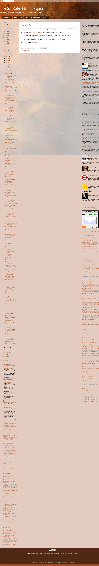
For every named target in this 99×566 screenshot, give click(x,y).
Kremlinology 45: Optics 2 (88, 282)
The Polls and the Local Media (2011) (90, 250)
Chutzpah (7, 137)
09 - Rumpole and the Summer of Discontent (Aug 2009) (10, 520)
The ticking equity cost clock (88, 121)
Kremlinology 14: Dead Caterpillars (89, 351)
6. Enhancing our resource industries (90, 405)
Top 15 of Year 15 (92, 184)
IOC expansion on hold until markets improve (10, 235)
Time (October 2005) (86, 266)
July (7, 62)
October (7, 56)
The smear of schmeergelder (9, 273)
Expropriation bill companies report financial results (9, 243)
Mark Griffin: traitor (9, 135)
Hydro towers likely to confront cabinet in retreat (10, 157)
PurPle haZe (8, 315)
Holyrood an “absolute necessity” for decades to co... (11, 144)
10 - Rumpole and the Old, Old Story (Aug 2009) (9, 517)
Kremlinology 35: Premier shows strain (90, 302)
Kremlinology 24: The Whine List (89, 326)
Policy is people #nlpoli (87, 47)
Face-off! (7, 310)
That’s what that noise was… (10, 172)
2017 (5, 33)
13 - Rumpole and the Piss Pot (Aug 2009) (9, 508)
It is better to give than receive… (10, 323)
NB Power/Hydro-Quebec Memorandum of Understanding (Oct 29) (10, 435)
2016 (5, 35)
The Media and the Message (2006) (89, 237)
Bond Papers (7, 401)
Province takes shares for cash (10, 334)
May (7, 66)
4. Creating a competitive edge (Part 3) (90, 399)
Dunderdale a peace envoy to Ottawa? (10, 262)
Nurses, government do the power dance (11, 223)
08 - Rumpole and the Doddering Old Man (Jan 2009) (10, 523)
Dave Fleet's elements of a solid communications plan (9, 457)
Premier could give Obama (35, 32)
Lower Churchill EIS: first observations (11, 189)
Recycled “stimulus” (9, 174)
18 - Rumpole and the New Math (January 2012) (10, 491)
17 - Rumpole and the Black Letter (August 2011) (9, 494)
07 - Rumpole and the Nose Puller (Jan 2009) (8, 526)
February (8, 73)
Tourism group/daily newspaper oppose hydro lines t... (9, 107)
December (8, 52)
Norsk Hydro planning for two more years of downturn (10, 123)
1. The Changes (85, 390)
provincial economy (25, 29)
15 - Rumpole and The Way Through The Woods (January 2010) (9, 501)
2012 (5, 43)
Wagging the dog (9, 320)
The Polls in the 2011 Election (88, 246)
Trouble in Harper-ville (10, 257)
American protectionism (62, 28)
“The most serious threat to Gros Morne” (11, 91)
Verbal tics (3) (8, 304)
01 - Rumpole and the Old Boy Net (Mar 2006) (9, 545)
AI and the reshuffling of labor (10, 408)
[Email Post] (38, 48)
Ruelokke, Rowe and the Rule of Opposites (10, 206)
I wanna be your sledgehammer (9, 312)
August (7, 60)
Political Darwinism (9, 221)
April (7, 69)
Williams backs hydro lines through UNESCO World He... (11, 118)
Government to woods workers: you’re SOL (10, 277)
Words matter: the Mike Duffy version (10, 270)
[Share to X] (43, 48)
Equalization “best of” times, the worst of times (11, 326)
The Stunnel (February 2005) (88, 261)
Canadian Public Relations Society (8, 448)
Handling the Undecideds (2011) (89, 248)
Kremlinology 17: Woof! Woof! (89, 342)
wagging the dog (27, 50)
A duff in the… (8, 308)
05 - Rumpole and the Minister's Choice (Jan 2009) (9, 532)
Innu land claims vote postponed (10, 280)
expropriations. (34, 42)
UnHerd (6, 393)
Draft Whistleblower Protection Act (9, 431)
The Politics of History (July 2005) (89, 265)
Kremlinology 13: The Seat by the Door (90, 353)
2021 (5, 24)
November (8, 54)
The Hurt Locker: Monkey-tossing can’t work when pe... (11, 300)
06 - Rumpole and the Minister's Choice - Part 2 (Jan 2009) (9, 529)
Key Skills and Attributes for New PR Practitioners (9, 451)
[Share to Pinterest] (46, 48)
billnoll (63, 562)
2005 (5, 356)
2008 (5, 350)
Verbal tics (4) (8, 292)
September (8, 58)
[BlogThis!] (42, 48)
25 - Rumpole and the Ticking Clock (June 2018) (9, 469)
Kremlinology (85, 380)
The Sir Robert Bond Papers (22, 8)
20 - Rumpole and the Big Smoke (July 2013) (10, 485)
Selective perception (9, 290)
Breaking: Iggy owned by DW (10, 318)
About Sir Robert (18, 17)
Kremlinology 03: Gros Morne (88, 376)
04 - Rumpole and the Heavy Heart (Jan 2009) (9, 536)
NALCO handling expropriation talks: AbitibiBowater (10, 200)
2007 (5, 352)
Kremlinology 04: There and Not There (90, 375)
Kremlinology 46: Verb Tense (88, 281)
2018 (5, 31)
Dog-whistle (8, 306)
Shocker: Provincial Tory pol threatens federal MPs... (10, 330)
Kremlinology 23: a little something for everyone (90, 328)
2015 (5, 37)
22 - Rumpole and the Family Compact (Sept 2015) (9, 478)
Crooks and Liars (8, 364)
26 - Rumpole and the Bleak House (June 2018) (9, 466)
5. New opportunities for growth (89, 403)
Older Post (75, 56)
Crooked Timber (8, 407)
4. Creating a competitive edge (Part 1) (90, 395)
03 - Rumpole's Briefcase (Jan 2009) (9, 539)
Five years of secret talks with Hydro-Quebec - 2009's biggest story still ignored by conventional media (9, 427)
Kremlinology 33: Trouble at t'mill (89, 307)
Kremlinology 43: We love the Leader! (90, 286)
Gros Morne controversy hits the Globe (10, 98)
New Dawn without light (10, 103)
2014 (5, 39)
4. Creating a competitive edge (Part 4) (90, 401)
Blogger (72, 562)
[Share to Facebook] (45, 48)
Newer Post (23, 56)
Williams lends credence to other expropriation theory (11, 132)
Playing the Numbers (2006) (88, 235)
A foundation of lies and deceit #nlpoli (90, 91)
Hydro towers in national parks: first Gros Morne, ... (11, 231)
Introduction (84, 388)
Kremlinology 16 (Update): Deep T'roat (90, 346)
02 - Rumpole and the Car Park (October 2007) (9, 542)
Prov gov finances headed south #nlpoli (90, 129)
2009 (5, 50)
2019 (5, 29)
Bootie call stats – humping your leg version (11, 140)
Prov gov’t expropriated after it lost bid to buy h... (10, 148)
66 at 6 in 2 (90, 166)
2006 (5, 354)
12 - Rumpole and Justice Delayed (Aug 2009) (8, 511)
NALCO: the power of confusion (10, 101)
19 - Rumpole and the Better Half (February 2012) (10, 488)
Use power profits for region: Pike (9, 83)
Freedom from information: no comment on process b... (11, 248)
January (7, 347)
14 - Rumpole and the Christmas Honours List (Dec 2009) (9, 504)
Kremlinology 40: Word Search (89, 293)
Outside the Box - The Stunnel (88, 55)
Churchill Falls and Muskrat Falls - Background (36, 17)
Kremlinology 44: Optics (87, 284)
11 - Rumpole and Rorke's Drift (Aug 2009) (9, 514)
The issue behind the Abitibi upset (9, 114)
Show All (15, 419)
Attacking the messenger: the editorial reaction (10, 111)
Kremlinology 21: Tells (87, 334)
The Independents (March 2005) (89, 263)
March (7, 71)
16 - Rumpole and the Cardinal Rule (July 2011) (9, 497)
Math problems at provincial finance (9, 181)
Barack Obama (43, 35)
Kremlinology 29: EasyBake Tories (89, 317)
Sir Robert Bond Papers (90, 207)
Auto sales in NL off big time (10, 160)
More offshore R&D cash (10, 153)
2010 (5, 48)
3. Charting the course (86, 394)
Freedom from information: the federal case (11, 87)
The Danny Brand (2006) (87, 240)
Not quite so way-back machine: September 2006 (10, 218)
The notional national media (9, 251)
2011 (5, 46)
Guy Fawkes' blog (8, 379)
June (7, 64)
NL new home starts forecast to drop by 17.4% (9, 168)
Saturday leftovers (9, 341)
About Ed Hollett (7, 17)
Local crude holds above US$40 (10, 196)
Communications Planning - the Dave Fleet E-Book (9, 454)
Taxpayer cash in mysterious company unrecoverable (10, 338)
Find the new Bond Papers (87, 39)
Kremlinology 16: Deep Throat (88, 344)
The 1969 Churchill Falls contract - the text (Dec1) (8, 439)
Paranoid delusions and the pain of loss (11, 164)
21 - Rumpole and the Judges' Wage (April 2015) (9, 481)
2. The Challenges (86, 392)
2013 (5, 41)
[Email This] (40, 48)
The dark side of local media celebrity (10, 255)
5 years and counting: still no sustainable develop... (11, 283)
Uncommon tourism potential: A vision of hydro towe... (10, 287)
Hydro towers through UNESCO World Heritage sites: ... (10, 213)
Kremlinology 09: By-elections (88, 363)
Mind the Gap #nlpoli (93, 175)
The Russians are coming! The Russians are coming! (10, 76)
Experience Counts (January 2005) (89, 259)
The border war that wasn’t (11, 203)
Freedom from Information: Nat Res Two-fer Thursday (10, 239)
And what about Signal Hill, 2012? (10, 209)
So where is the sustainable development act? (11, 94)
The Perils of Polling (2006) (88, 239)
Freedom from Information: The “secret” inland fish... (10, 178)
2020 (5, 27)
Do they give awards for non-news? (10, 344)
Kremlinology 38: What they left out (90, 297)
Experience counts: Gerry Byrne (10, 227)
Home (50, 56)
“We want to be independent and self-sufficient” (10, 296)
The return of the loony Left (9, 395)
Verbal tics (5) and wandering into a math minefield (10, 127)
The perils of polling (86, 99)
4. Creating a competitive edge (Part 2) (90, 397)
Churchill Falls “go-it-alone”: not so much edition (10, 186)
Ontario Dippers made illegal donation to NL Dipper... (10, 266)
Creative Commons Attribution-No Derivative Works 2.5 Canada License (62, 553)
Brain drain (7, 259)
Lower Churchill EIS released (9, 193)
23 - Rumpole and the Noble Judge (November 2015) (9, 475)
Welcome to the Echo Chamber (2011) (90, 242)
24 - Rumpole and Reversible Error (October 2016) (9, 472)
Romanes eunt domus (9, 151)
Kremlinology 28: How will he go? (89, 319)
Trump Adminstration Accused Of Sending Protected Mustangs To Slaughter (10, 367)
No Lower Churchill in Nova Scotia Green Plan (11, 80)
